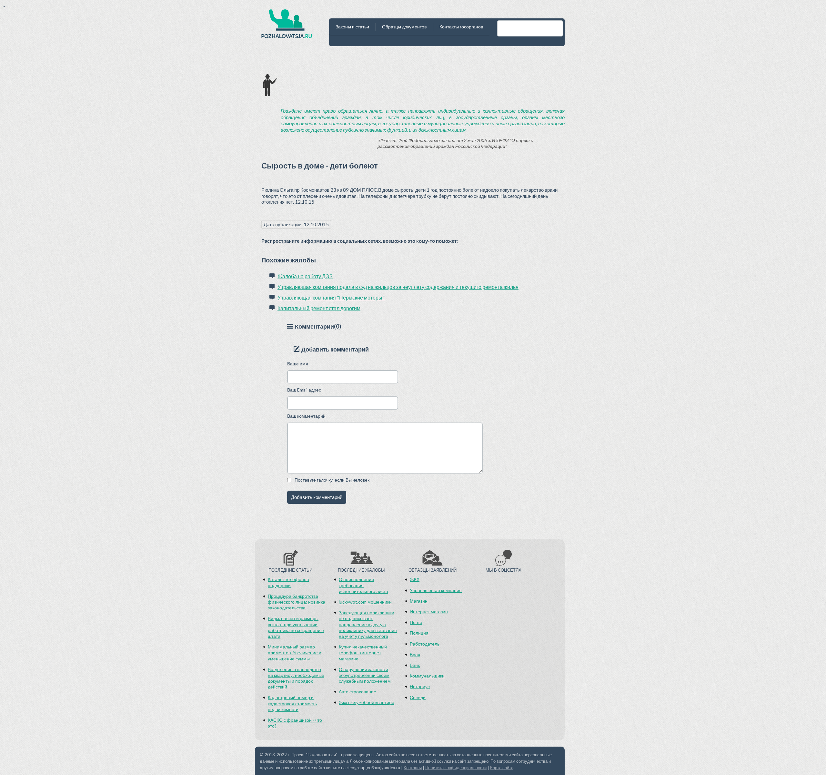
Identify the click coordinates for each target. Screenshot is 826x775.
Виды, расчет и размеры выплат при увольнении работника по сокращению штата (296, 627)
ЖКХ (414, 579)
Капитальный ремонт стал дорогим (318, 308)
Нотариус (420, 686)
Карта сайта (501, 767)
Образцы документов (404, 26)
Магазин (419, 601)
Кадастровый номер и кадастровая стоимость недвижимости (292, 703)
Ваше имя (297, 363)
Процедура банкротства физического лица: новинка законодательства (296, 601)
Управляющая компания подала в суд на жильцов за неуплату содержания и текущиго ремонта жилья (398, 287)
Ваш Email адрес (304, 390)
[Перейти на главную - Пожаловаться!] (286, 26)
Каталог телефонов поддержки (288, 582)
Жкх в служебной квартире (366, 702)
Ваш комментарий (306, 416)
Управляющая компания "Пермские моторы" (331, 297)
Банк (415, 665)
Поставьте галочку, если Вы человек (332, 480)
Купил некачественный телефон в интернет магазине (363, 652)
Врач (415, 654)
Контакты (413, 767)
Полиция (419, 633)
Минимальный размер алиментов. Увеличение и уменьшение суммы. (294, 652)
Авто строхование (357, 691)
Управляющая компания (436, 590)
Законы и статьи (352, 26)
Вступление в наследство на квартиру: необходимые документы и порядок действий (296, 678)
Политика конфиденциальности (456, 767)
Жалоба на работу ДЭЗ (305, 276)
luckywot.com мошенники (365, 602)
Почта (416, 622)
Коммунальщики (427, 675)
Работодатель (424, 644)
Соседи (418, 697)
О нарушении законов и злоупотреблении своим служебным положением (365, 675)
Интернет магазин (429, 611)
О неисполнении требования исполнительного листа (363, 585)
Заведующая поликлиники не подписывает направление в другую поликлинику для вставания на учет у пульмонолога (368, 624)
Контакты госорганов (461, 26)
